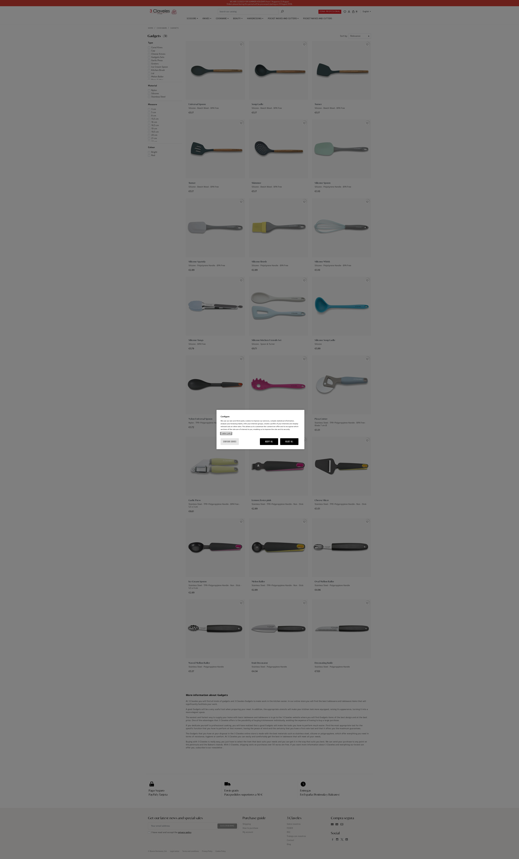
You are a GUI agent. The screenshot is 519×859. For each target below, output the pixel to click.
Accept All (269, 441)
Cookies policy (226, 433)
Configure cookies (229, 441)
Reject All (289, 441)
